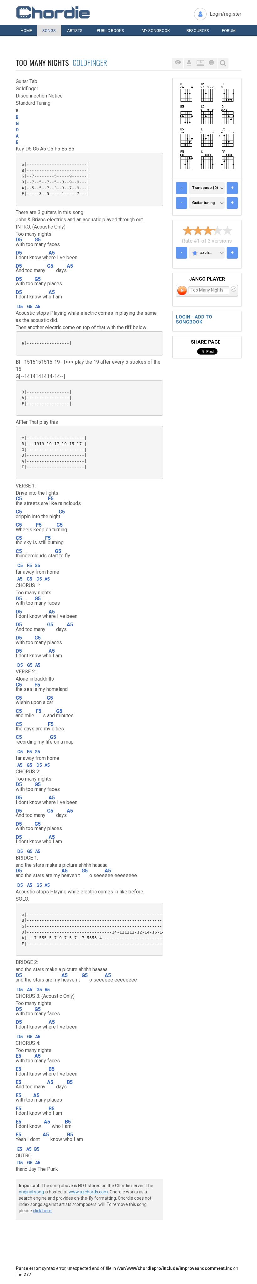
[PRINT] (211, 63)
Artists (74, 30)
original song (31, 1191)
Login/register (225, 14)
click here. (42, 1210)
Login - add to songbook (194, 319)
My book (156, 30)
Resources (197, 30)
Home (26, 30)
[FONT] (189, 63)
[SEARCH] (222, 63)
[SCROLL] (200, 63)
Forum (229, 30)
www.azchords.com (88, 1191)
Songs (49, 30)
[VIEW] (177, 63)
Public (110, 30)
